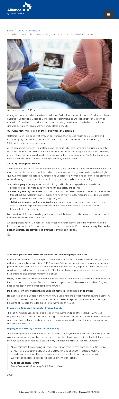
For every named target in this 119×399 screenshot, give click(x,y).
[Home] (20, 8)
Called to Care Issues (29, 30)
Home (10, 30)
